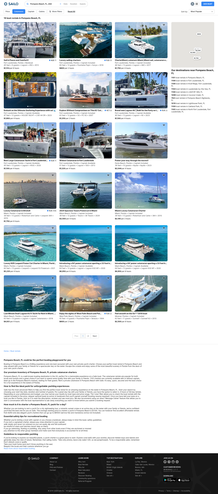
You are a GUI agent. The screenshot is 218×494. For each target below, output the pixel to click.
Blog (51, 464)
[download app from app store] (184, 480)
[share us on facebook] (169, 461)
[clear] (60, 3)
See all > (110, 476)
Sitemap (176, 491)
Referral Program (84, 481)
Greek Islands (140, 473)
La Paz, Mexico (141, 462)
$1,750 (196, 58)
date (65, 4)
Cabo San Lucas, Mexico (144, 464)
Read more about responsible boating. (19, 448)
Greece (109, 473)
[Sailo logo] (38, 458)
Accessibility (185, 491)
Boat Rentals (83, 464)
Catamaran (18, 11)
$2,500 (192, 52)
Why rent (81, 462)
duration (73, 4)
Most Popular (196, 11)
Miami (109, 464)
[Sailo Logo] (11, 4)
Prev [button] (76, 336)
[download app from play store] (170, 480)
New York (110, 462)
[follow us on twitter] (165, 461)
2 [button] (88, 336)
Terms (168, 491)
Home (6, 351)
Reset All (71, 11)
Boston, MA (139, 467)
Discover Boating (84, 476)
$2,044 (198, 50)
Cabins (42, 11)
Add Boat (207, 4)
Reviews (81, 473)
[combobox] (45, 4)
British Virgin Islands (114, 467)
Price (8, 11)
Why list (81, 467)
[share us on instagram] (173, 461)
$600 (199, 34)
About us (53, 462)
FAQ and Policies (56, 467)
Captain (31, 11)
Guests (83, 4)
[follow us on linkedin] (177, 461)
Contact (53, 470)
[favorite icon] (52, 24)
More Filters (57, 11)
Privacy (161, 491)
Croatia (109, 470)
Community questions (86, 478)
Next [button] (95, 336)
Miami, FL (139, 470)
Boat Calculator (84, 470)
